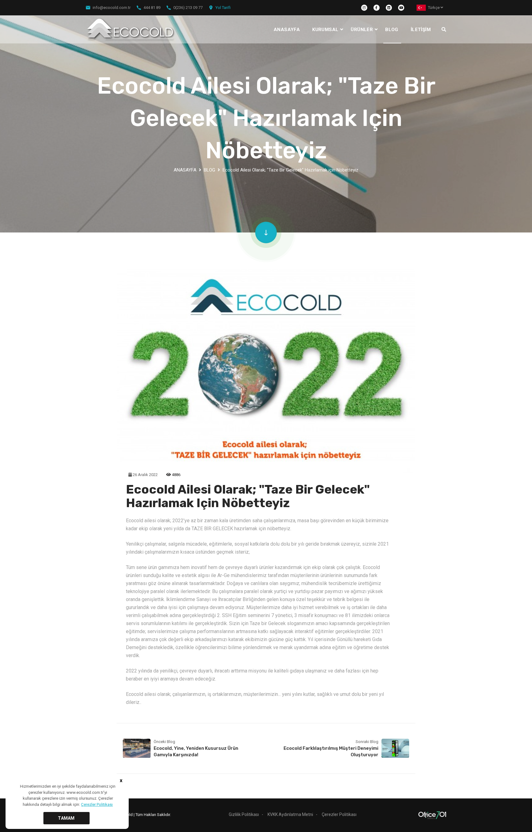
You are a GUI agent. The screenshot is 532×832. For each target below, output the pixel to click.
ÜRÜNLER (362, 29)
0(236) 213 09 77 (188, 7)
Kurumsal (325, 29)
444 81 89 (151, 7)
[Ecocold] (131, 29)
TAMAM (66, 818)
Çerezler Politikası (339, 814)
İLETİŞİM (421, 29)
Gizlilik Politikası (244, 814)
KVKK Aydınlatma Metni (290, 814)
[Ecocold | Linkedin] (389, 8)
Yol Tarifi (223, 7)
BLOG (391, 29)
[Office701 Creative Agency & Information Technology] (432, 815)
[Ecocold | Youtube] (401, 8)
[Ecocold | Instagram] (364, 8)
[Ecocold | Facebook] (376, 8)
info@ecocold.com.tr (112, 7)
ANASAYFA (287, 29)
